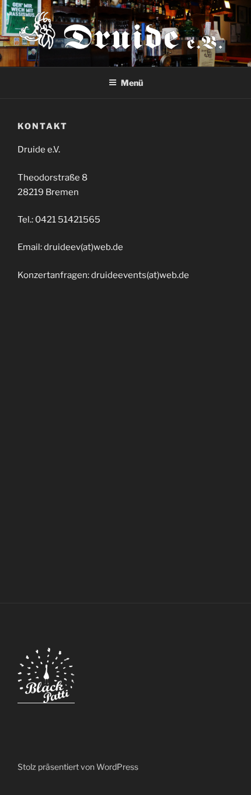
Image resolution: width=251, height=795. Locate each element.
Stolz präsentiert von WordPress (78, 767)
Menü (132, 83)
